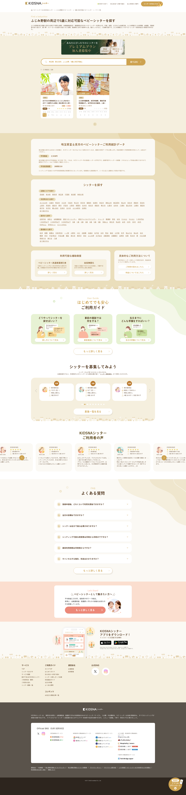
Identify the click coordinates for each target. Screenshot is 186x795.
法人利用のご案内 (132, 4)
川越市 (51, 203)
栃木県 (48, 194)
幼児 (123, 222)
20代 (128, 222)
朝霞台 (51, 233)
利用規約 (40, 767)
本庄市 (101, 203)
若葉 (126, 236)
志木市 (84, 205)
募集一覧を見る (93, 411)
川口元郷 (143, 236)
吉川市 (68, 208)
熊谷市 (57, 203)
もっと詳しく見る (93, 570)
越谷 (111, 233)
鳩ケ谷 (50, 238)
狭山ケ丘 (129, 233)
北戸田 (96, 233)
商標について (51, 769)
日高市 (62, 208)
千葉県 (67, 194)
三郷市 (136, 205)
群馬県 (54, 194)
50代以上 (43, 225)
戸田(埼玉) (52, 236)
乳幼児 (118, 222)
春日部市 (116, 203)
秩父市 (76, 203)
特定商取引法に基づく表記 (38, 769)
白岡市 (84, 208)
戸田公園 (61, 236)
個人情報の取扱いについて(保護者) (77, 767)
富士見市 (129, 205)
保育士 (50, 219)
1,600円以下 (44, 222)
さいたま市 (43, 203)
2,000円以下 (55, 222)
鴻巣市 (136, 203)
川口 (78, 233)
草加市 (48, 205)
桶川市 (103, 205)
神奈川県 (80, 194)
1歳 (78, 222)
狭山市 (123, 203)
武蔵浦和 (107, 236)
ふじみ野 (91, 236)
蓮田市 (142, 205)
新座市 (97, 205)
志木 (141, 233)
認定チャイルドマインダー (87, 219)
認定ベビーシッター (70, 219)
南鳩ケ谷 (43, 238)
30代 (134, 222)
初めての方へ (103, 4)
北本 (102, 233)
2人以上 (124, 219)
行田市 (70, 203)
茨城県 (42, 194)
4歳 (90, 222)
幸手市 (48, 208)
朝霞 (45, 233)
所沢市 (82, 203)
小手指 (117, 233)
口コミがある (61, 225)
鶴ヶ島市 (55, 208)
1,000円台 (140, 219)
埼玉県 (61, 194)
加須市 (95, 203)
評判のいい (52, 225)
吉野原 (121, 236)
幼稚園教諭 (57, 219)
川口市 (64, 203)
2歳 (82, 222)
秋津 (41, 233)
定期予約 (43, 219)
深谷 (84, 236)
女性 (118, 219)
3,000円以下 (66, 222)
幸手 (122, 233)
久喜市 (109, 205)
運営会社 (33, 767)
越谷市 (54, 205)
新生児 (112, 222)
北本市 (116, 205)
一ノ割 (66, 233)
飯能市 (89, 203)
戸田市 (65, 205)
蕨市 (60, 205)
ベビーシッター (91, 25)
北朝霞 (84, 233)
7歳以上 (105, 222)
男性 (113, 219)
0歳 (73, 222)
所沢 (45, 236)
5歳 (95, 222)
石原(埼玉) (59, 233)
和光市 (90, 205)
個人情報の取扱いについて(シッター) (56, 767)
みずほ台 (99, 236)
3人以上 (132, 219)
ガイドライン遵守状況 (110, 767)
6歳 (99, 222)
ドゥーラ (101, 219)
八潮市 (122, 205)
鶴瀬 (41, 236)
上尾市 (42, 205)
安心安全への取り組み (117, 4)
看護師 (108, 219)
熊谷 (106, 233)
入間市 (72, 205)
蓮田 (67, 236)
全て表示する (44, 211)
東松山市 (109, 203)
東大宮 (73, 236)
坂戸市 (42, 208)
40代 (139, 222)
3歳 (86, 222)
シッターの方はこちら (151, 4)
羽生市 (129, 203)
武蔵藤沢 (114, 236)
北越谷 (90, 233)
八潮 (55, 238)
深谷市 (142, 203)
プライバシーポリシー (96, 767)
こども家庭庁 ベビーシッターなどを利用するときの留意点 (135, 767)
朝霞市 (78, 205)
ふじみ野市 (76, 208)
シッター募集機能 (106, 374)
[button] (82, 404)
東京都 (73, 194)
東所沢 (79, 236)
